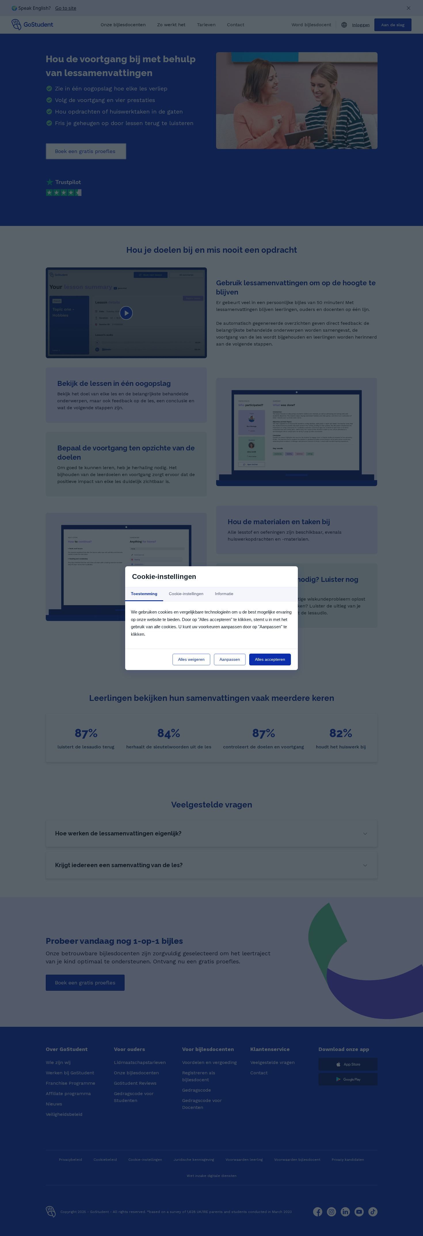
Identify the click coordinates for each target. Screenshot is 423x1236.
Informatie (224, 593)
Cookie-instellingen (186, 593)
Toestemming (144, 593)
